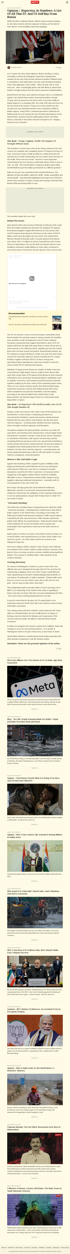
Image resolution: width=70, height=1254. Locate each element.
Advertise (11, 1247)
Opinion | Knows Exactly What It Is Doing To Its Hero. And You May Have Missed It (33, 780)
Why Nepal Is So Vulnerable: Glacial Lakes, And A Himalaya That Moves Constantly (33, 893)
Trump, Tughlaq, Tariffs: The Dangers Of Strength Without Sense (31, 143)
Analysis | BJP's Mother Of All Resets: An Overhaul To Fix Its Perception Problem (34, 1011)
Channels (27, 1247)
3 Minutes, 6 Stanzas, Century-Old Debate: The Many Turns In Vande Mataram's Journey (34, 1190)
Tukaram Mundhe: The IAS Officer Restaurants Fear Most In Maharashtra (33, 1128)
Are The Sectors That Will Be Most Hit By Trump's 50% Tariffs (28, 324)
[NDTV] (35, 2)
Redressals (56, 1247)
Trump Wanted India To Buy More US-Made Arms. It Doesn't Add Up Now (28, 318)
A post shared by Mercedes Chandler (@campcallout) (31, 307)
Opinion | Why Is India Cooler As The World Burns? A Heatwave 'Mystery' (30, 1070)
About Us (4, 1247)
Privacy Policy (65, 1247)
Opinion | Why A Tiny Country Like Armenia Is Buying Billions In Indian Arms (34, 836)
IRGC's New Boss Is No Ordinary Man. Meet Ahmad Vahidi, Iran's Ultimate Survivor (32, 952)
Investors (49, 1247)
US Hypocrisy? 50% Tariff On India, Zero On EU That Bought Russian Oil (34, 406)
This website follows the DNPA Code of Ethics (19, 1251)
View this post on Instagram (17, 283)
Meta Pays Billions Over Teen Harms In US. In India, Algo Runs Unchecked (34, 662)
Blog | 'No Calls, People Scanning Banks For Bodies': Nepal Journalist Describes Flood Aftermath (32, 721)
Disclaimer (34, 1247)
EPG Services (19, 1247)
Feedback (42, 1247)
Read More (34, 709)
